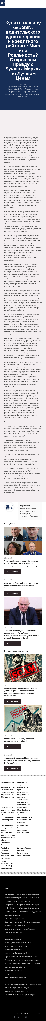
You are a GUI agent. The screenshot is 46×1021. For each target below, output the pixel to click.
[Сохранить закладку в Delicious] (16, 129)
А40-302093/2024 (32, 898)
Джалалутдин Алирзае (13, 932)
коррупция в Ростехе (24, 901)
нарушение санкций (12, 991)
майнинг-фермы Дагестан (15, 925)
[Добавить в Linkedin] (35, 124)
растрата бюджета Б (13, 894)
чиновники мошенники (13, 915)
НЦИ (6, 908)
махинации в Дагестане (14, 970)
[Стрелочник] (2, 4)
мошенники (10, 94)
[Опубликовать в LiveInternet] (31, 124)
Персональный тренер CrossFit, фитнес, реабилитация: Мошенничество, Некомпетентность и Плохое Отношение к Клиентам (8, 835)
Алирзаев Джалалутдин (14, 960)
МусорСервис (10, 957)
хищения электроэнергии (14, 919)
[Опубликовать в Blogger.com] (16, 124)
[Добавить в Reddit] (21, 129)
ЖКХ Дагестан (35, 912)
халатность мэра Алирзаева (16, 936)
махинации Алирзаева (13, 950)
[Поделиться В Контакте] (21, 124)
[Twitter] (18, 1017)
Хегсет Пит (9, 984)
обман (19, 94)
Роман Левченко (29, 929)
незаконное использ (32, 960)
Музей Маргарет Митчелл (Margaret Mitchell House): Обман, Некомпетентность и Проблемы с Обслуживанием (8, 790)
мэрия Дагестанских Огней (26, 957)
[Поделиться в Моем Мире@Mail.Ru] (11, 129)
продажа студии (34, 984)
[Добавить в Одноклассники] (26, 124)
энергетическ (23, 912)
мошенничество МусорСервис (16, 946)
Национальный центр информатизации (24, 908)
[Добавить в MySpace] (6, 134)
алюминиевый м (20, 984)
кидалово (23, 96)
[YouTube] (22, 1017)
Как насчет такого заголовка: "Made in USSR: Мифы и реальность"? (8, 863)
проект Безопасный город (29, 905)
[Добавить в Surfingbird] (16, 134)
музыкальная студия (21, 988)
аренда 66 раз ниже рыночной (16, 974)
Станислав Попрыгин (28, 981)
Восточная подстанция (13, 922)
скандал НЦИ (10, 901)
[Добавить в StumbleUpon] (11, 134)
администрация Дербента (15, 967)
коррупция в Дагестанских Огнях (17, 953)
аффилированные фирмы (31, 963)
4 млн (7, 988)
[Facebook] (14, 1017)
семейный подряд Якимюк (15, 898)
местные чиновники (12, 963)
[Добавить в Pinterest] (6, 129)
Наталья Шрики (23, 995)
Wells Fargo (25, 991)
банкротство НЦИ (11, 905)
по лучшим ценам (29, 92)
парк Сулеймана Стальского (16, 977)
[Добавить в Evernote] (35, 129)
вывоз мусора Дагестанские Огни (18, 943)
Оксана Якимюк (11, 912)
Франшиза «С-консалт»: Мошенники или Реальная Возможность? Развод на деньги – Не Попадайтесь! (22, 760)
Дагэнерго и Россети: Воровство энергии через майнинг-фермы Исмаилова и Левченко (21, 585)
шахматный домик (12, 981)
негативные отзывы (32, 94)
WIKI (24, 84)
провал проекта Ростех (31, 894)
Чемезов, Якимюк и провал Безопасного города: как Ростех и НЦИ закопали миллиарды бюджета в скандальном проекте (23, 563)
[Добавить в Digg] (31, 129)
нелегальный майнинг (13, 929)
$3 (11, 988)
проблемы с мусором (13, 939)
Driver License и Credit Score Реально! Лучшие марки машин (23, 89)
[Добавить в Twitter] (11, 124)
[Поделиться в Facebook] (6, 124)
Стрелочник (25, 506)
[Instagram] (26, 1017)
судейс (32, 995)
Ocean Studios (10, 995)
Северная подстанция (32, 922)
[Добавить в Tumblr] (21, 134)
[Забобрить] (26, 129)
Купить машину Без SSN (21, 87)
